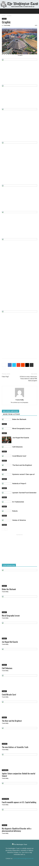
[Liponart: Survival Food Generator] (6, 495)
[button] (36, 11)
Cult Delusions (17, 447)
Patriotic (4, 825)
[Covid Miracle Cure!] (6, 458)
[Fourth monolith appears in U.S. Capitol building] (19, 791)
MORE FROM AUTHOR (11, 414)
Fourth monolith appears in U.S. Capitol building (19, 802)
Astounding (5, 799)
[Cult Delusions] (6, 449)
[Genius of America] (6, 522)
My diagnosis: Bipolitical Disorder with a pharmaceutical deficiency (16, 829)
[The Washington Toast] (19, 4)
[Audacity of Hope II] (6, 485)
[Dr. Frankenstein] (6, 504)
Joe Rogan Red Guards (20, 438)
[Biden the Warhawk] (6, 421)
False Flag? (5, 376)
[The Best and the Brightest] (6, 467)
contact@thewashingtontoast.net (23, 858)
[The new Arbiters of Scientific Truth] (19, 736)
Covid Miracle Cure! (19, 456)
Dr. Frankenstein (18, 502)
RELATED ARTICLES (10, 411)
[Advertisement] (19, 343)
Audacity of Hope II (19, 483)
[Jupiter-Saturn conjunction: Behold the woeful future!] (19, 762)
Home (3, 16)
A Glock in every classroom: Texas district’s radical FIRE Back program (28, 378)
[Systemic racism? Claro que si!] (6, 476)
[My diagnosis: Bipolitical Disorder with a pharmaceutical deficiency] (19, 817)
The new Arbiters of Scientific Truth (15, 747)
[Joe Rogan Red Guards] (6, 440)
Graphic (9, 16)
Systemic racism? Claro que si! (23, 474)
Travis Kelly (7, 25)
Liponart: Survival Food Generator (24, 493)
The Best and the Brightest (22, 465)
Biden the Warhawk (19, 419)
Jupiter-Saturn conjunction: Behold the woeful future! (18, 774)
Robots (15, 511)
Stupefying (5, 770)
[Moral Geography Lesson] (6, 430)
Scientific (4, 743)
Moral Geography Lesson (21, 428)
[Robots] (6, 513)
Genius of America (19, 520)
